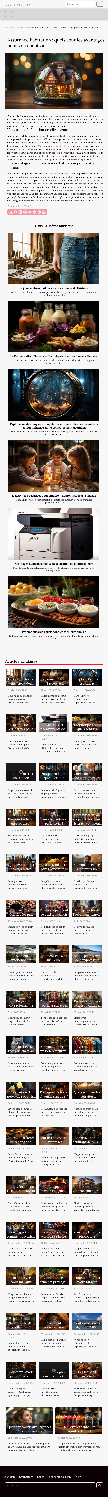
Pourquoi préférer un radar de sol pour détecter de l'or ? (21, 1144)
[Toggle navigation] (9, 14)
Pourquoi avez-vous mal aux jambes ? (20, 1282)
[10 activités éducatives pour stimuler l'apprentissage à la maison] (53, 466)
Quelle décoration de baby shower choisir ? (87, 778)
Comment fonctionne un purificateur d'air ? (21, 960)
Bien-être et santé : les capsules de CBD (78, 1429)
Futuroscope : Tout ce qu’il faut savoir (54, 912)
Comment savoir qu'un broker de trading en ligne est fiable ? (21, 1378)
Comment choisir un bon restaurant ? (54, 1051)
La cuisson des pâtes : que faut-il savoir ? (54, 869)
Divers (19, 27)
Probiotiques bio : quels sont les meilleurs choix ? (54, 631)
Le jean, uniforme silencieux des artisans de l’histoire (54, 288)
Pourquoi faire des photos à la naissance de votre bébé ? (87, 1238)
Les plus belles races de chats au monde (21, 1051)
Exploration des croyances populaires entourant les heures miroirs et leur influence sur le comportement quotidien (54, 426)
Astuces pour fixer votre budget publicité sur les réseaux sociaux (87, 1284)
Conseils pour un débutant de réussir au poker (87, 1142)
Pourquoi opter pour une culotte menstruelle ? (53, 1376)
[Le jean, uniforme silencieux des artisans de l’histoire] (53, 258)
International (26, 1476)
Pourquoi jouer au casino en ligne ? (53, 1189)
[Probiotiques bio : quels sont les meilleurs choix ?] (53, 602)
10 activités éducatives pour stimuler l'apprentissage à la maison (54, 495)
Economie (9, 1476)
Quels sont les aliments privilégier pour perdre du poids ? (54, 1284)
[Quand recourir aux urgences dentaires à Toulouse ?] (29, 1420)
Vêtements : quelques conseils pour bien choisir (87, 1051)
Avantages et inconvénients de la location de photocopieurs (54, 563)
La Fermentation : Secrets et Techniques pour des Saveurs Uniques (54, 356)
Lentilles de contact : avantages (54, 1140)
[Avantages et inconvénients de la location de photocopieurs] (53, 534)
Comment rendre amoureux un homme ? (87, 869)
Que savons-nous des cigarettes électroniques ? (21, 869)
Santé (40, 1476)
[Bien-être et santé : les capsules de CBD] (78, 1420)
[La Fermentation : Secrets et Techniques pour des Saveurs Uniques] (53, 326)
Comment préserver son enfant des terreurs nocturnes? (54, 1329)
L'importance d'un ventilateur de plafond (21, 1327)
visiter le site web (62, 146)
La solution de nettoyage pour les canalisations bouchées (21, 1098)
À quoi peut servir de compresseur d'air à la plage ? (87, 960)
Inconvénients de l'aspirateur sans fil (21, 1189)
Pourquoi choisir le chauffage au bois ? (54, 1094)
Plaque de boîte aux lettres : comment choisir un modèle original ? (87, 825)
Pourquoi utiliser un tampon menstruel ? (21, 778)
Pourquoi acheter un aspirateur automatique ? (21, 823)
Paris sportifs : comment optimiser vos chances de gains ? (21, 1238)
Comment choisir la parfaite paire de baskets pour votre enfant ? (54, 1007)
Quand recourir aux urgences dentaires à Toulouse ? (29, 1429)
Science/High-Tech (59, 1476)
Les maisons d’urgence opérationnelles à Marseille (87, 1378)
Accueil (9, 27)
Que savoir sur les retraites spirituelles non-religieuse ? (87, 1098)
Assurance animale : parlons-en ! (54, 821)
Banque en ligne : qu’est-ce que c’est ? (54, 778)
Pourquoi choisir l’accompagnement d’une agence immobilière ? (87, 916)
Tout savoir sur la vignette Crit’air (87, 1325)
